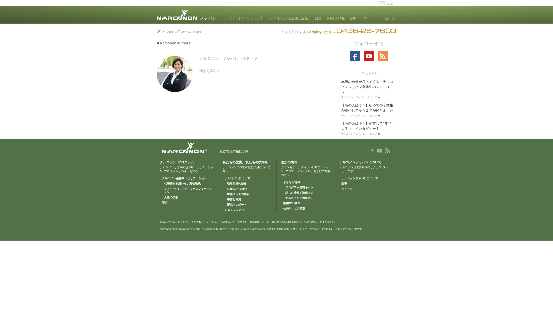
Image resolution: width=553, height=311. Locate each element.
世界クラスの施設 (238, 194)
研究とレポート (237, 204)
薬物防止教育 (291, 203)
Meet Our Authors (184, 31)
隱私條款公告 (257, 221)
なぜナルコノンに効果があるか (289, 18)
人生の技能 (171, 197)
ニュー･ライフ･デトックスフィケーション (188, 190)
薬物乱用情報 (336, 18)
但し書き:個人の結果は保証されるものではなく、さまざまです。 (302, 221)
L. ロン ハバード (235, 210)
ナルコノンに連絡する (299, 198)
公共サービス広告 (294, 208)
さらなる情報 (291, 182)
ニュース (347, 189)
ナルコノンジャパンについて (243, 18)
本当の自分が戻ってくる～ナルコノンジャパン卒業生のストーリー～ (367, 86)
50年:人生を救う (237, 189)
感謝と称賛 (234, 199)
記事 (353, 18)
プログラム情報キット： (300, 187)
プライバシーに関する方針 (220, 221)
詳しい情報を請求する (299, 193)
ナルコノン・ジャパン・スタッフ (228, 58)
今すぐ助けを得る (295, 31)
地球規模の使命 (237, 183)
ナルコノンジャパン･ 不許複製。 (185, 221)
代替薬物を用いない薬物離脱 (182, 183)
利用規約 (242, 221)
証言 (318, 18)
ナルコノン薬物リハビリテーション (184, 178)
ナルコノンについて (237, 178)
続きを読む (208, 70)
